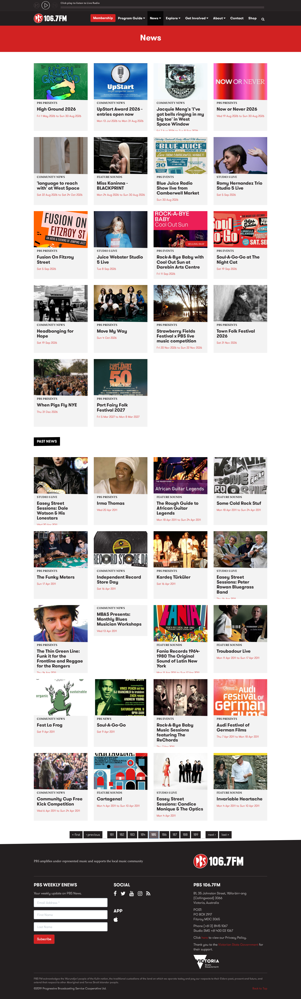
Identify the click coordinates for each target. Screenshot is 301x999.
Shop (252, 18)
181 (112, 834)
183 (132, 834)
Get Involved (195, 18)
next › (212, 834)
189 (196, 834)
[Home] (52, 18)
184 (143, 834)
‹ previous (93, 834)
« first (76, 834)
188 (185, 834)
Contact (236, 18)
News (154, 18)
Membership (103, 18)
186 (164, 834)
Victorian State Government (238, 944)
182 (122, 834)
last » (225, 834)
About (218, 18)
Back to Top (259, 988)
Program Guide (130, 18)
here (204, 937)
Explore (172, 18)
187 (175, 834)
